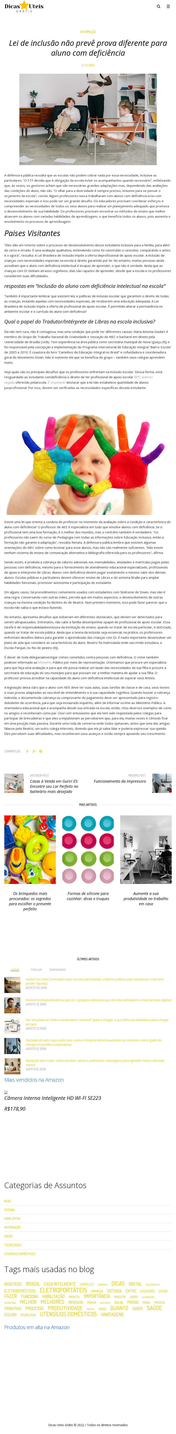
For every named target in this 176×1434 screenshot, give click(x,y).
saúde (154, 1308)
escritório (147, 1291)
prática (91, 1309)
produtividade (65, 1308)
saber (137, 1309)
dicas (118, 1283)
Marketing (10, 1303)
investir (119, 1296)
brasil (33, 1283)
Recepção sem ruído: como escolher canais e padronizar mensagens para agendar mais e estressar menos (95, 1062)
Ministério (45, 662)
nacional (105, 1303)
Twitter (34, 751)
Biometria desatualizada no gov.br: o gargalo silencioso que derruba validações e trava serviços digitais (98, 1000)
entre (131, 1291)
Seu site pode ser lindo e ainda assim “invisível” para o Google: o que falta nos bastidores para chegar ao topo (97, 1022)
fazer (10, 1296)
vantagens (112, 1314)
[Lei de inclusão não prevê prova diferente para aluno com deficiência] (88, 119)
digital (135, 1284)
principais (12, 1309)
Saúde (8, 1236)
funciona (29, 1296)
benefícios (13, 1284)
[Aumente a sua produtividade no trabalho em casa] (146, 849)
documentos (153, 1285)
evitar (163, 1291)
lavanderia (148, 1297)
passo (132, 1302)
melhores (52, 1301)
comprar (102, 1285)
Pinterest (40, 751)
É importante (56, 382)
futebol (9, 1210)
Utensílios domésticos (68, 1314)
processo (34, 1308)
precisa (159, 1302)
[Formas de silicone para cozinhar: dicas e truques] (88, 849)
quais (102, 1308)
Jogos (133, 1296)
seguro (10, 1315)
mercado (75, 1302)
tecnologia (28, 1315)
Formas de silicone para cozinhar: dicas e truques (88, 896)
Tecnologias (12, 1245)
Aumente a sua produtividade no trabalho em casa (146, 898)
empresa (97, 1291)
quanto (119, 1308)
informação (88, 32)
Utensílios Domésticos (19, 1254)
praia (146, 1302)
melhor (28, 1301)
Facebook (27, 751)
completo (87, 1284)
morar (91, 1302)
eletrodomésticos (20, 1291)
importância (97, 1296)
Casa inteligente (60, 1284)
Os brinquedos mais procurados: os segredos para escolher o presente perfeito (30, 901)
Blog (7, 1201)
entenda (114, 1291)
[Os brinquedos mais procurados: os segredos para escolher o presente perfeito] (30, 849)
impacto (74, 1296)
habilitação (53, 1296)
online (118, 1302)
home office (12, 1219)
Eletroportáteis (63, 1290)
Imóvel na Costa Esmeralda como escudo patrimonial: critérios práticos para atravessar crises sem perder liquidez (95, 981)
